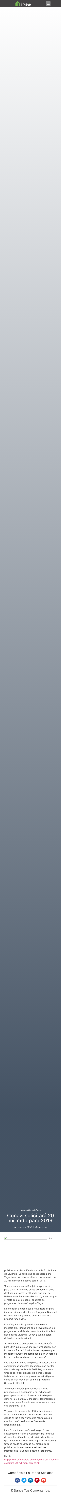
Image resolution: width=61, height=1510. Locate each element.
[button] (48, 3)
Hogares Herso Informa (30, 1210)
